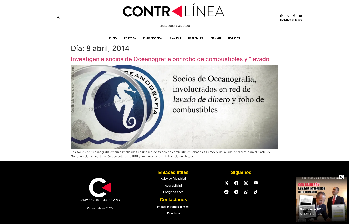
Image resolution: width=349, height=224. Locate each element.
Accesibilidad (173, 185)
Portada (130, 38)
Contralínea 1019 (311, 209)
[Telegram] (236, 191)
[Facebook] (281, 15)
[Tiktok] (294, 15)
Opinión (215, 38)
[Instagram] (246, 182)
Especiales (195, 38)
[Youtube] (300, 15)
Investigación (153, 38)
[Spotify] (226, 191)
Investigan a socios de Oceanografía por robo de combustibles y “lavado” (171, 59)
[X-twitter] (287, 15)
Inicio (113, 38)
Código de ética (173, 192)
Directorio (173, 213)
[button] (341, 177)
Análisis (175, 38)
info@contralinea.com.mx (173, 207)
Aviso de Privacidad (173, 178)
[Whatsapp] (246, 191)
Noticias (234, 38)
